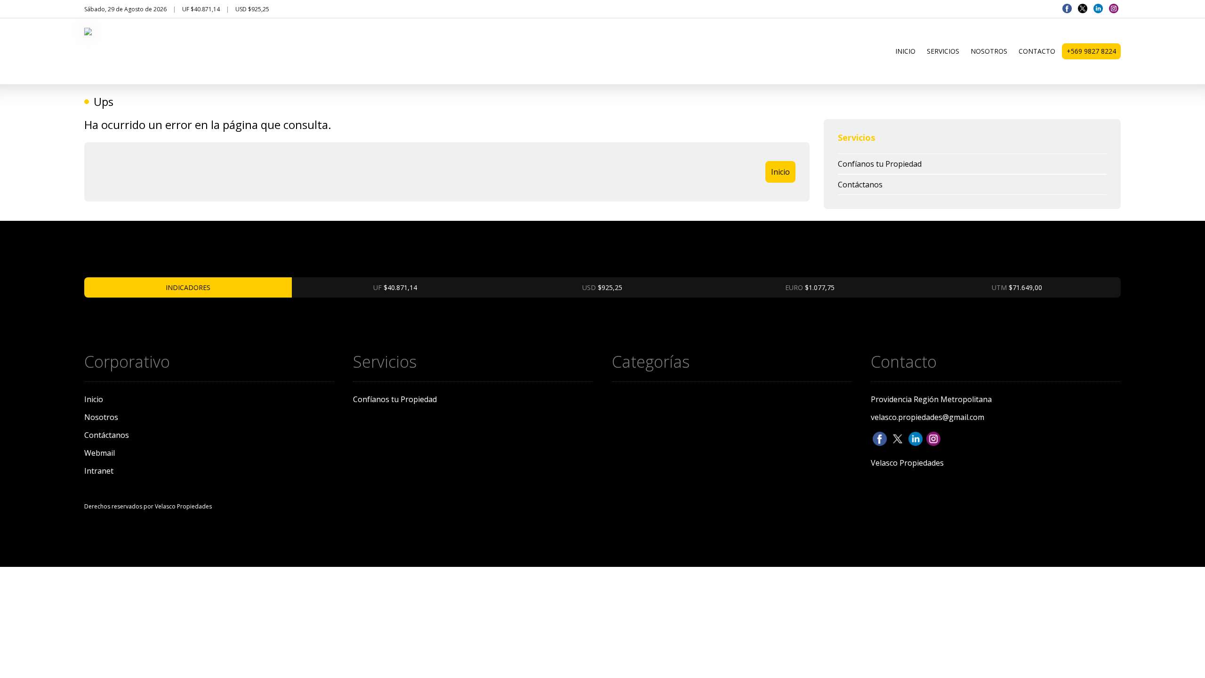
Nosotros (989, 51)
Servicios (943, 51)
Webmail (99, 453)
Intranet (98, 471)
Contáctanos (860, 184)
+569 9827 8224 (1091, 51)
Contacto (1037, 51)
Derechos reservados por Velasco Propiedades (148, 506)
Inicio (905, 51)
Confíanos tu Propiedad (880, 164)
